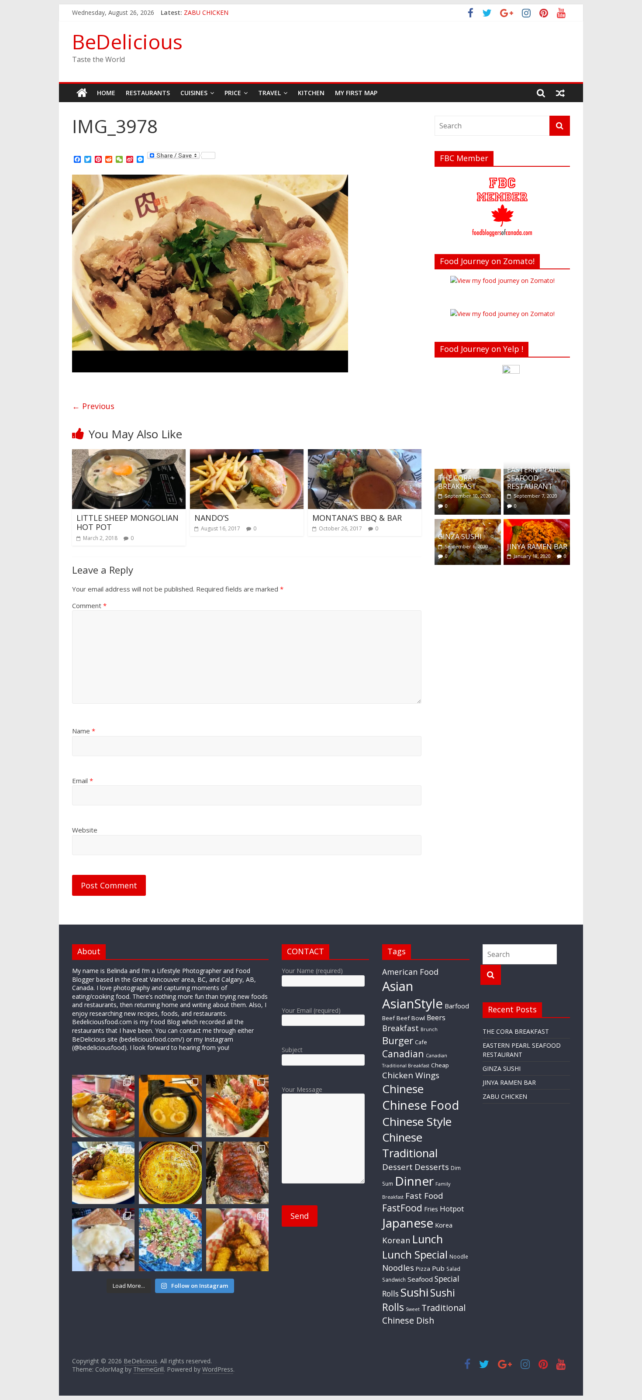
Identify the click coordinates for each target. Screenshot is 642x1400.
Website (84, 830)
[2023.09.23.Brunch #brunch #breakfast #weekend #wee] (103, 1239)
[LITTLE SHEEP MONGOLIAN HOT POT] (129, 454)
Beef (388, 1018)
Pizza (423, 1269)
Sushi (414, 1292)
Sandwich (394, 1279)
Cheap (440, 1065)
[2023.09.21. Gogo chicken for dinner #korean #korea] (237, 1239)
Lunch (427, 1238)
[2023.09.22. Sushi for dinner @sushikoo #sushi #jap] (170, 1239)
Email (82, 780)
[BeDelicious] (82, 93)
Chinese (403, 1089)
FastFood (402, 1207)
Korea (443, 1225)
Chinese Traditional (410, 1145)
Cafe (421, 1042)
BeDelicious (127, 41)
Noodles (398, 1267)
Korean (396, 1240)
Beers (436, 1017)
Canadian (403, 1053)
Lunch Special (415, 1254)
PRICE (232, 93)
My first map (356, 93)
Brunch (429, 1029)
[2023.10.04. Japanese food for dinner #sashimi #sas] (237, 1106)
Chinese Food (420, 1105)
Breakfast (400, 1028)
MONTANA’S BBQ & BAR (357, 518)
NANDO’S (211, 518)
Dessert (397, 1167)
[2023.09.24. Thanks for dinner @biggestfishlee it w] (237, 1173)
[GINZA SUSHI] (468, 523)
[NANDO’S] (247, 454)
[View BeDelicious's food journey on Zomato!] (502, 314)
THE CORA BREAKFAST (457, 482)
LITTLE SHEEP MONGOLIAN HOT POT (127, 523)
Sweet (413, 1309)
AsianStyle (412, 1003)
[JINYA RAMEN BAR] (537, 523)
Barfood (457, 1005)
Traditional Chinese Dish (424, 1314)
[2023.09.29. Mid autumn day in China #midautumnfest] (170, 1173)
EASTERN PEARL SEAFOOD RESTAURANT (534, 478)
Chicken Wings (410, 1075)
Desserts (431, 1166)
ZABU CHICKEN (505, 1096)
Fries (431, 1208)
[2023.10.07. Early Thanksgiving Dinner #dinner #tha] (103, 1106)
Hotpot (452, 1209)
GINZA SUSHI (460, 536)
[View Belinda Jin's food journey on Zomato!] (502, 280)
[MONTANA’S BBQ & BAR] (364, 454)
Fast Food (424, 1195)
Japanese (407, 1222)
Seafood (420, 1279)
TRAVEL (269, 93)
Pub (438, 1268)
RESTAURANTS (148, 93)
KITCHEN (311, 93)
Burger (397, 1040)
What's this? (511, 450)
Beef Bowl (411, 1018)
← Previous (93, 406)
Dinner (414, 1181)
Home (106, 93)
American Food (410, 972)
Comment (89, 605)
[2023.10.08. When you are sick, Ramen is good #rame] (170, 1106)
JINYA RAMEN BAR (210, 12)
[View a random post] (560, 93)
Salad (453, 1268)
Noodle (458, 1256)
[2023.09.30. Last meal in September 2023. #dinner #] (103, 1173)
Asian (397, 985)
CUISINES (193, 93)
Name (83, 730)
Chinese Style (417, 1121)
